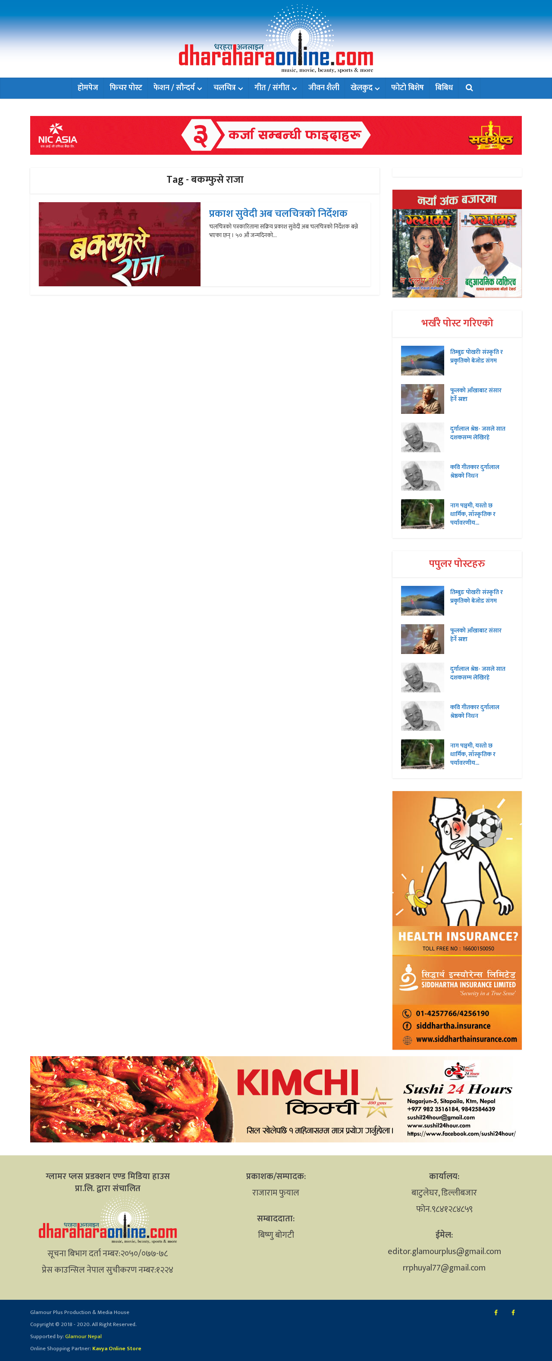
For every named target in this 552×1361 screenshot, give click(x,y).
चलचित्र (224, 87)
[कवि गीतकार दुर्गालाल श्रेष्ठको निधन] (425, 476)
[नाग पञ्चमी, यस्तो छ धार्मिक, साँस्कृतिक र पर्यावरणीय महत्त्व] (425, 514)
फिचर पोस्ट (126, 87)
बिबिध (444, 87)
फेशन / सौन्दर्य (174, 87)
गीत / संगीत (272, 87)
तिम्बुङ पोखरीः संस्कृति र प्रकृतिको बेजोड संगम (476, 356)
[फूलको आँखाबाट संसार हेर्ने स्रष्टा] (425, 399)
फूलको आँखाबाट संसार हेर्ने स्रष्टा (476, 394)
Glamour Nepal (83, 1336)
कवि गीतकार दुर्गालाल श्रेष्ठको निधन (474, 471)
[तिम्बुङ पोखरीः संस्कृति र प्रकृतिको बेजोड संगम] (425, 360)
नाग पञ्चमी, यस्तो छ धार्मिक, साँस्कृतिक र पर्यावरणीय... (473, 514)
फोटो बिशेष (407, 87)
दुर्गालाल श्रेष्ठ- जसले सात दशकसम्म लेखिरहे (477, 433)
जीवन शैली (323, 87)
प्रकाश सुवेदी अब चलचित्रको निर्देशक (278, 213)
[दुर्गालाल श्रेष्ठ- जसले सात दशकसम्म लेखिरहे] (425, 437)
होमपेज (88, 87)
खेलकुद (362, 87)
